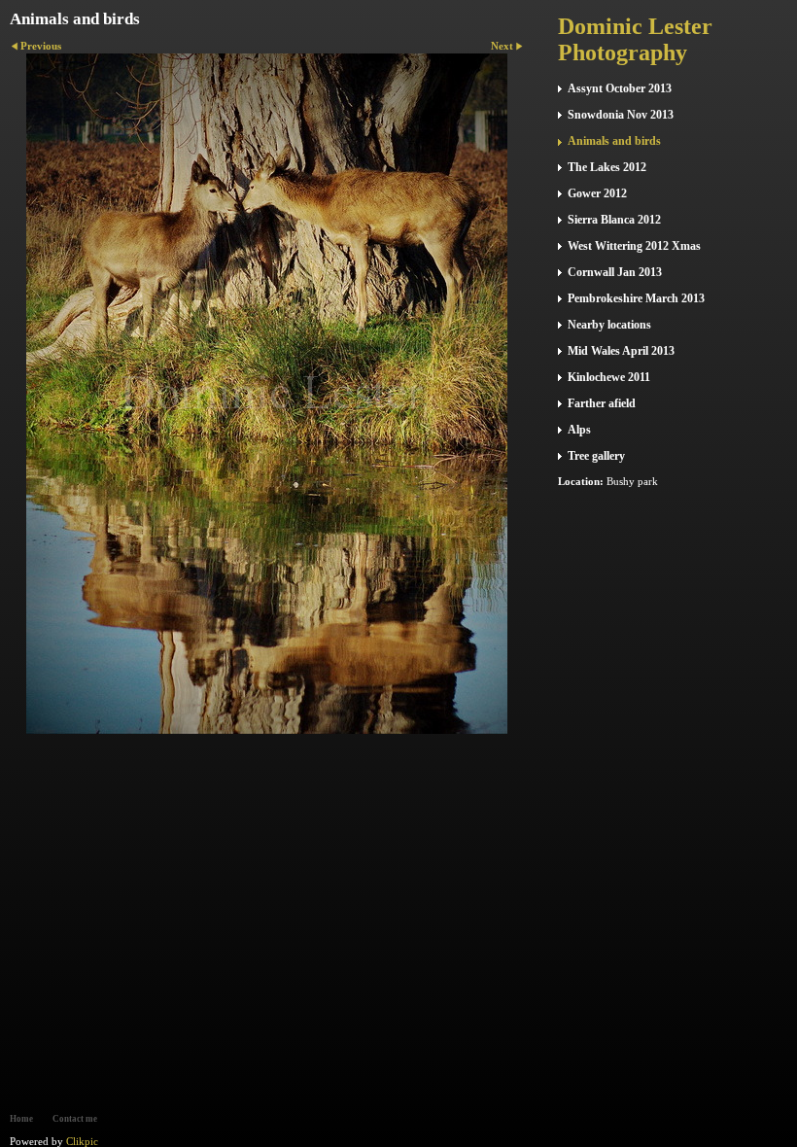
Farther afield (602, 403)
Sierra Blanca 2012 (614, 219)
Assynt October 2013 (620, 88)
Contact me (74, 1119)
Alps (579, 429)
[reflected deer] (267, 393)
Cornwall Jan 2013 (615, 272)
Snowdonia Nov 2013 (621, 115)
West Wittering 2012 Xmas (634, 246)
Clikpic (82, 1141)
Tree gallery (596, 456)
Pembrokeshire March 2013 (636, 298)
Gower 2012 (597, 193)
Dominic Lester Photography (635, 39)
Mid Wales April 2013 (621, 351)
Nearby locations (609, 324)
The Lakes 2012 (607, 167)
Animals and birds (614, 141)
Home (21, 1119)
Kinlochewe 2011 (609, 377)
